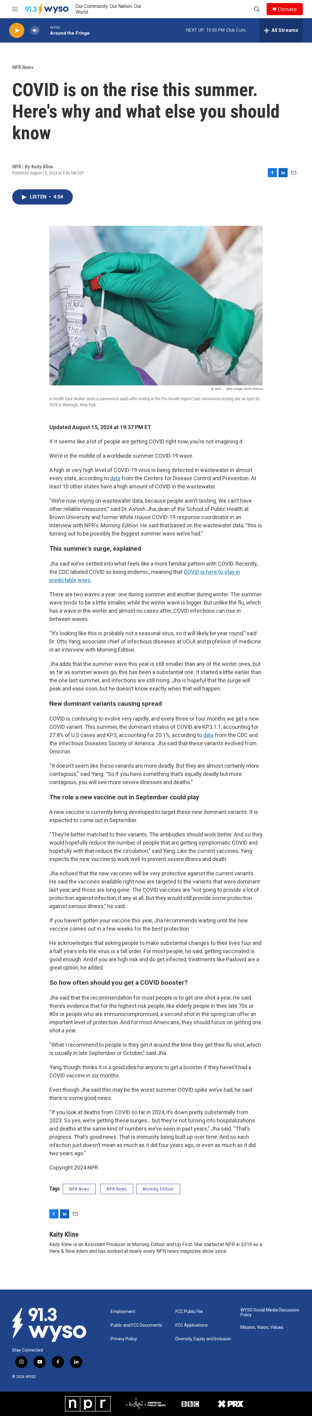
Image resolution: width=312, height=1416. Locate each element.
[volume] (35, 30)
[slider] (45, 30)
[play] (17, 30)
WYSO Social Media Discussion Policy (269, 1312)
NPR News (23, 67)
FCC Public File (189, 1311)
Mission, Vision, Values (261, 1327)
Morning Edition (158, 1189)
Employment (123, 1311)
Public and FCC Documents (136, 1325)
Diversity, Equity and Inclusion (203, 1339)
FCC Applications (192, 1325)
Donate (287, 9)
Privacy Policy (124, 1339)
